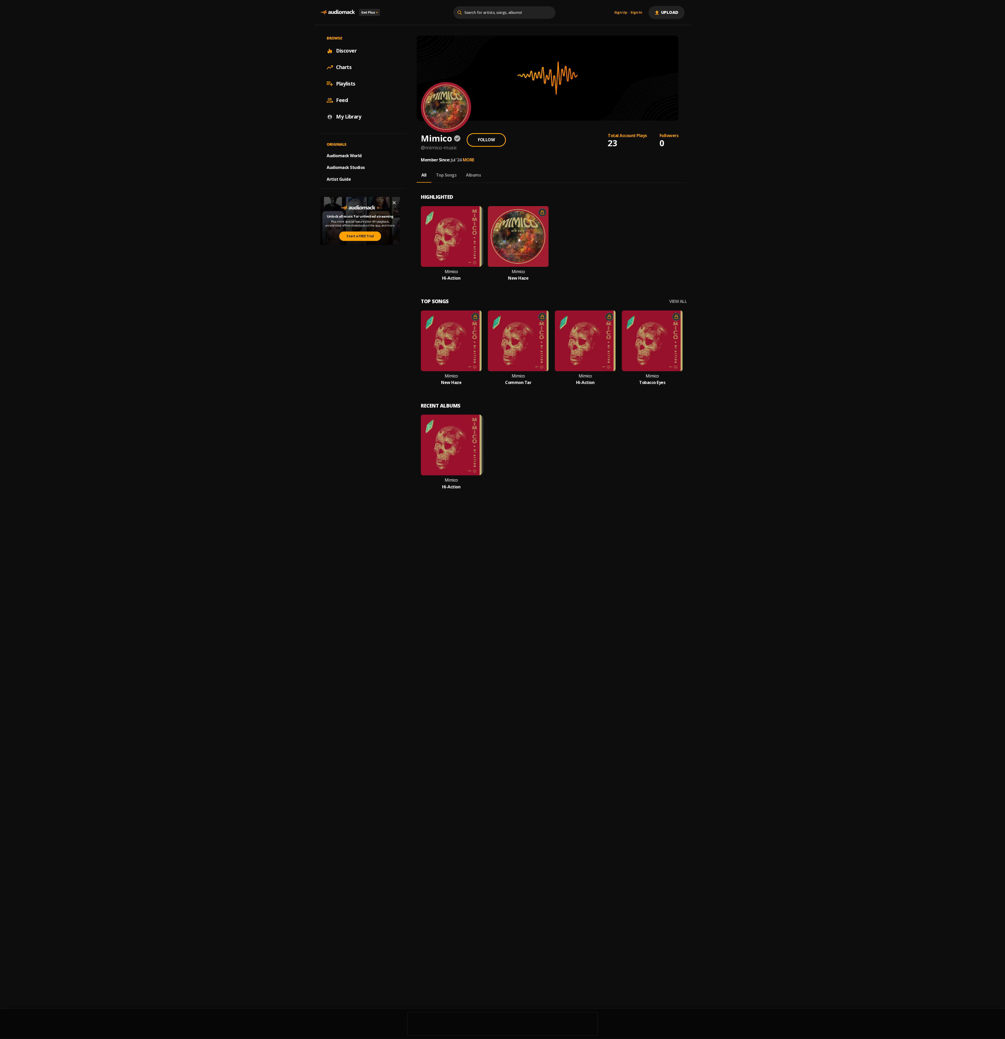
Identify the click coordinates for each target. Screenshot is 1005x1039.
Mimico (451, 271)
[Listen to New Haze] (518, 236)
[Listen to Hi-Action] (451, 236)
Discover (346, 50)
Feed (342, 100)
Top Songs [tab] (446, 175)
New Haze (518, 278)
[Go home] (337, 12)
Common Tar (518, 382)
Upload (670, 12)
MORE (468, 160)
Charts (343, 67)
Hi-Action (451, 278)
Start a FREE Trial (360, 236)
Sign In (636, 12)
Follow (486, 140)
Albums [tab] (473, 175)
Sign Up (620, 12)
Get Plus (369, 12)
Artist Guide (339, 179)
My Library (348, 116)
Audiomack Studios (346, 167)
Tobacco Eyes (652, 382)
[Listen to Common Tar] (518, 340)
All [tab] (424, 175)
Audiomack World (344, 156)
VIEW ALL (678, 301)
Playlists (345, 83)
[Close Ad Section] (394, 202)
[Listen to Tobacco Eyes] (652, 340)
